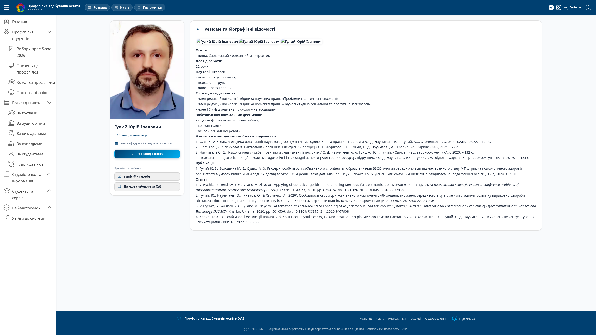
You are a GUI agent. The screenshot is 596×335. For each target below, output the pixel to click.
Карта (380, 318)
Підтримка (467, 319)
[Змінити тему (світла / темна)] (588, 7)
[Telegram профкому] (551, 7)
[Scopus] (259, 41)
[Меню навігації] (6, 7)
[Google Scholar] (217, 41)
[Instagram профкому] (558, 7)
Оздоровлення (436, 318)
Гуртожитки (397, 318)
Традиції (415, 318)
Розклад (365, 318)
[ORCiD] (301, 41)
